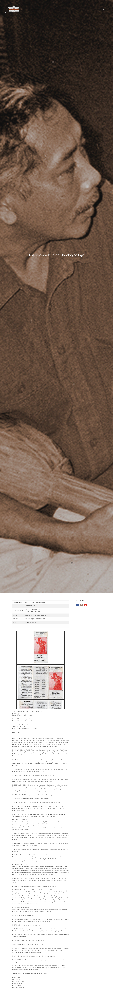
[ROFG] (13, 9)
